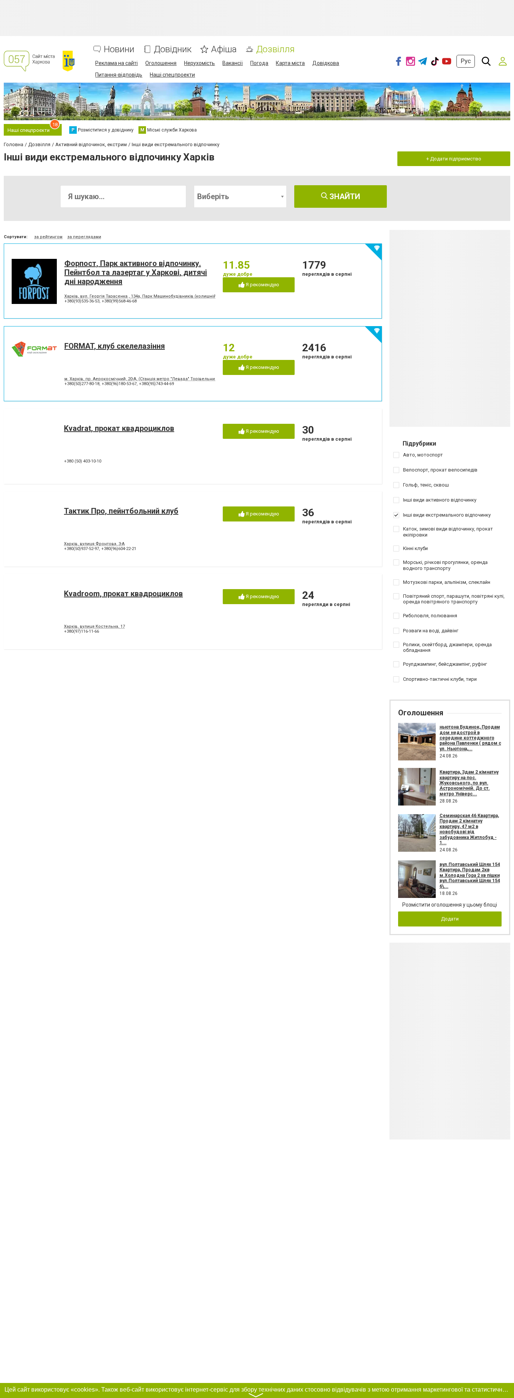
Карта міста (290, 63)
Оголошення (160, 63)
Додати (450, 919)
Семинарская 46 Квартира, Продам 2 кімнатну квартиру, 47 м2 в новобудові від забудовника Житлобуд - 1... (469, 829)
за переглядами (84, 236)
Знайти (344, 196)
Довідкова (325, 63)
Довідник (173, 49)
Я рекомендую (262, 284)
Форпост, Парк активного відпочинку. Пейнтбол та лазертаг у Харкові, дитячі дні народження (135, 272)
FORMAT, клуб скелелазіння (114, 346)
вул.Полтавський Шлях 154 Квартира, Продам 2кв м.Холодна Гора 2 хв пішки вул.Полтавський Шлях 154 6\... (469, 875)
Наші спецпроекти (172, 75)
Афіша (224, 49)
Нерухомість (199, 63)
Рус (466, 61)
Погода (259, 63)
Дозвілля (275, 49)
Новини (119, 49)
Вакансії (232, 63)
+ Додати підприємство (453, 159)
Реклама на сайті (116, 63)
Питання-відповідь (118, 75)
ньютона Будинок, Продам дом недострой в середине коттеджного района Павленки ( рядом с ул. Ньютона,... (470, 737)
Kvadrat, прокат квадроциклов (119, 428)
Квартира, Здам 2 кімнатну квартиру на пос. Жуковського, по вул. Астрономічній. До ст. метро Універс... (469, 782)
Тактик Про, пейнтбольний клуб (121, 510)
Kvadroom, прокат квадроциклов (123, 593)
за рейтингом (48, 236)
